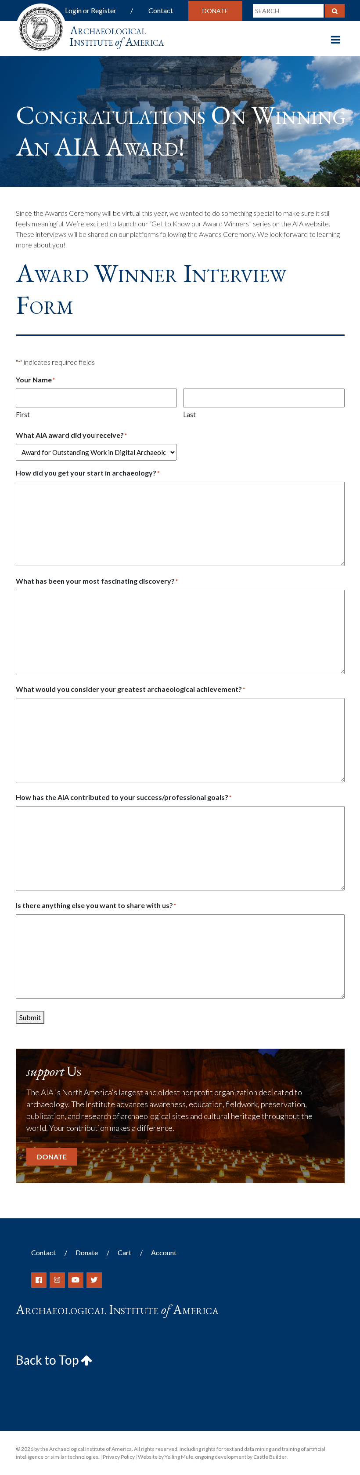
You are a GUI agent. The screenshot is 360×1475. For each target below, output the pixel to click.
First (23, 414)
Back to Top (48, 1359)
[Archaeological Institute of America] (41, 26)
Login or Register (90, 10)
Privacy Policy (119, 1456)
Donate (215, 11)
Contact (160, 10)
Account (163, 1252)
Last (189, 414)
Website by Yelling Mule (165, 1456)
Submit (30, 1017)
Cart (124, 1252)
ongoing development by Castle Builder (241, 1456)
